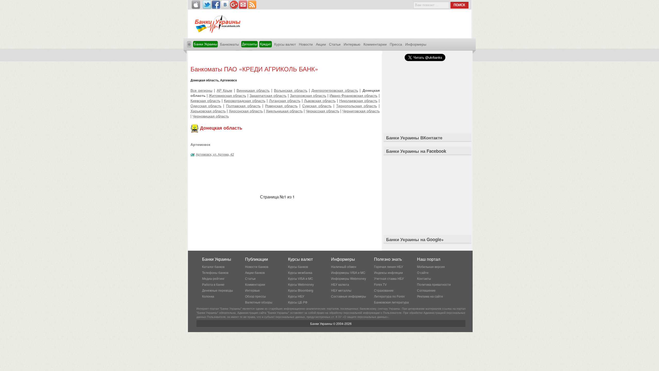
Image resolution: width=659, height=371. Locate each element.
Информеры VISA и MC (348, 272)
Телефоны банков (215, 272)
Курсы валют (285, 44)
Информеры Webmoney (348, 278)
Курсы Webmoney (301, 284)
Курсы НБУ (296, 296)
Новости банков (256, 266)
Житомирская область (227, 95)
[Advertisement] (285, 59)
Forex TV (380, 284)
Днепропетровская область (334, 90)
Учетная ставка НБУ (389, 278)
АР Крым (224, 90)
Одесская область (206, 105)
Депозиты (249, 43)
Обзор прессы (255, 296)
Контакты (424, 278)
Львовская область (320, 100)
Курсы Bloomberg (300, 290)
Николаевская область (358, 100)
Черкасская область (322, 110)
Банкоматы (229, 44)
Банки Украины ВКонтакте (414, 137)
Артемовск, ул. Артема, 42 (215, 154)
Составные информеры (348, 296)
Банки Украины (205, 43)
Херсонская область (246, 110)
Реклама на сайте (430, 296)
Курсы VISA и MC (300, 278)
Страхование (384, 290)
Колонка (208, 296)
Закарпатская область (268, 95)
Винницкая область (253, 90)
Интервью (352, 44)
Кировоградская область (244, 100)
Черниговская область (361, 110)
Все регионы (201, 90)
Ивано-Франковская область (353, 95)
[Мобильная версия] (196, 5)
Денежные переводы (217, 290)
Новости (306, 44)
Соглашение (426, 290)
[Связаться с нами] (243, 5)
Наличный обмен (343, 266)
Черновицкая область (211, 116)
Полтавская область (243, 105)
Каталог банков (213, 266)
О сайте (423, 272)
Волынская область (290, 90)
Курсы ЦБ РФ (297, 302)
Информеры (415, 44)
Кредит (265, 43)
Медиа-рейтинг (213, 278)
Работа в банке (213, 284)
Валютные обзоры (258, 302)
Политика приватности (434, 284)
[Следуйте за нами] (207, 5)
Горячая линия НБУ (388, 266)
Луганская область (284, 100)
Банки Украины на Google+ (415, 239)
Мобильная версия (431, 266)
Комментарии (375, 44)
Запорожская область (308, 95)
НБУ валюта (340, 284)
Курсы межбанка (300, 272)
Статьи (335, 44)
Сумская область (317, 105)
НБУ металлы (341, 290)
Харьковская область (208, 110)
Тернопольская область (356, 105)
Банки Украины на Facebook (416, 151)
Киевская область (205, 100)
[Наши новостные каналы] (252, 5)
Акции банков (255, 272)
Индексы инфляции (388, 272)
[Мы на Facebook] (216, 5)
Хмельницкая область (284, 110)
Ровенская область (281, 105)
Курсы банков (298, 266)
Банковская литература (391, 302)
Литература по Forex (389, 296)
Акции (321, 44)
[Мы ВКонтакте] (225, 5)
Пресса (396, 44)
